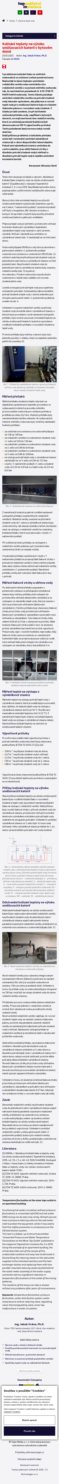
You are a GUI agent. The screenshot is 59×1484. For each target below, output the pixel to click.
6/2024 (15, 58)
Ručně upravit (29, 1420)
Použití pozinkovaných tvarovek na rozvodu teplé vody (30, 1349)
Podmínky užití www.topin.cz (29, 1452)
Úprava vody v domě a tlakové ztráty (23, 1345)
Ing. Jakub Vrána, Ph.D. (35, 55)
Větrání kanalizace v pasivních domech (25, 1354)
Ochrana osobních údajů (29, 1459)
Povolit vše (29, 1431)
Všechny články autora (29, 1371)
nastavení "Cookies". (12, 1412)
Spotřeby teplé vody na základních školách (27, 1363)
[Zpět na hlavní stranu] (29, 5)
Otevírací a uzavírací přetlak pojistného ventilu (29, 1359)
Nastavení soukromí (29, 1465)
